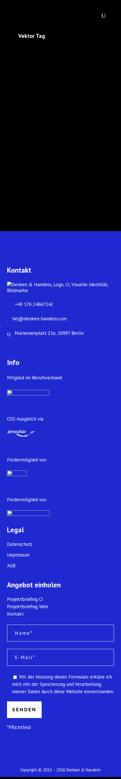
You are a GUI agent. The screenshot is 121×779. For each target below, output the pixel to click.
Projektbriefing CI (25, 599)
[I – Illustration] (60, 86)
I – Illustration (44, 137)
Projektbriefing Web (27, 606)
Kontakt (15, 614)
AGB (11, 566)
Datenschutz (20, 544)
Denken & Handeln (83, 770)
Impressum (18, 555)
